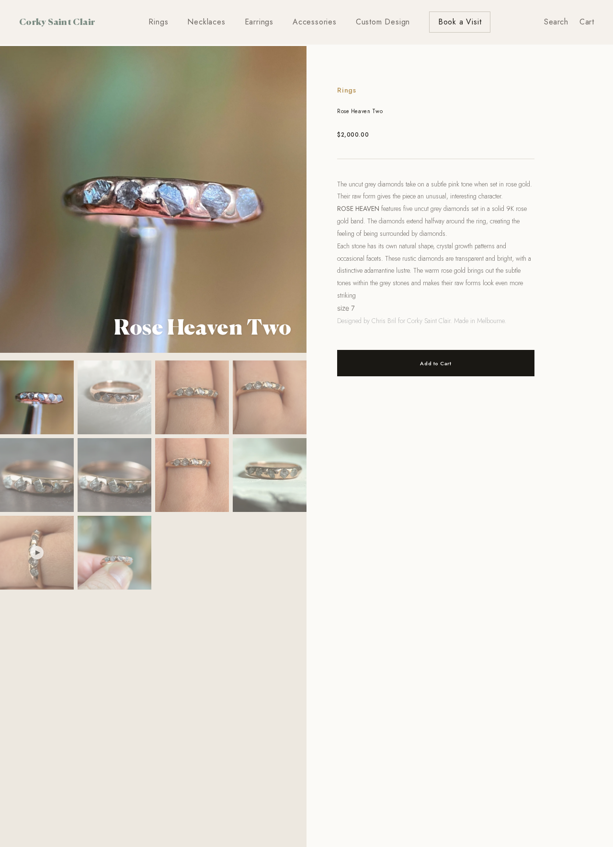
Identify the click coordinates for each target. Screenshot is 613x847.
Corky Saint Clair (57, 21)
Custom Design (383, 21)
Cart (586, 21)
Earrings (259, 21)
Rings (158, 21)
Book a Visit (460, 21)
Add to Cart (435, 363)
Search (556, 21)
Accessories (315, 21)
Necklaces (206, 21)
